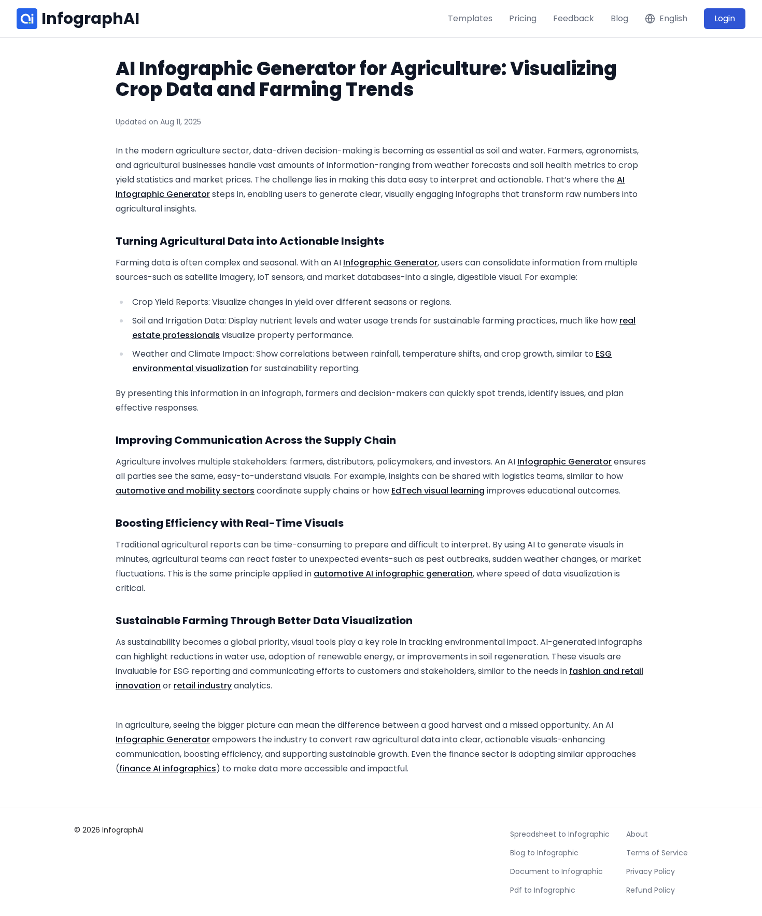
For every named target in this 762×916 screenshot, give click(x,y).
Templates (470, 18)
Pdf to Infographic (542, 890)
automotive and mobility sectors (185, 491)
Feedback (573, 18)
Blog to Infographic (544, 853)
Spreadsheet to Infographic (560, 834)
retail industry (203, 686)
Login (724, 18)
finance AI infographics (167, 768)
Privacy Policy (650, 871)
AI (621, 180)
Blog (619, 18)
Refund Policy (650, 890)
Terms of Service (657, 853)
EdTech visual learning (438, 491)
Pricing (523, 18)
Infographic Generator (163, 194)
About (637, 834)
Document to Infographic (556, 871)
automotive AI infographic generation (393, 574)
